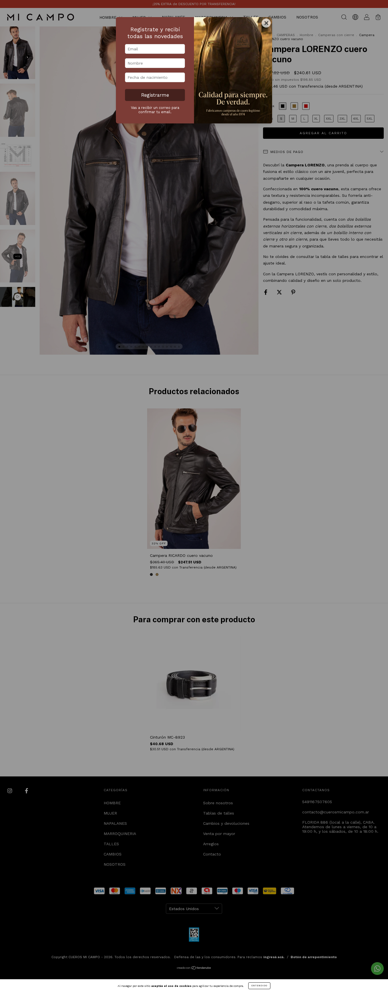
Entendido (259, 985)
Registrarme (155, 95)
